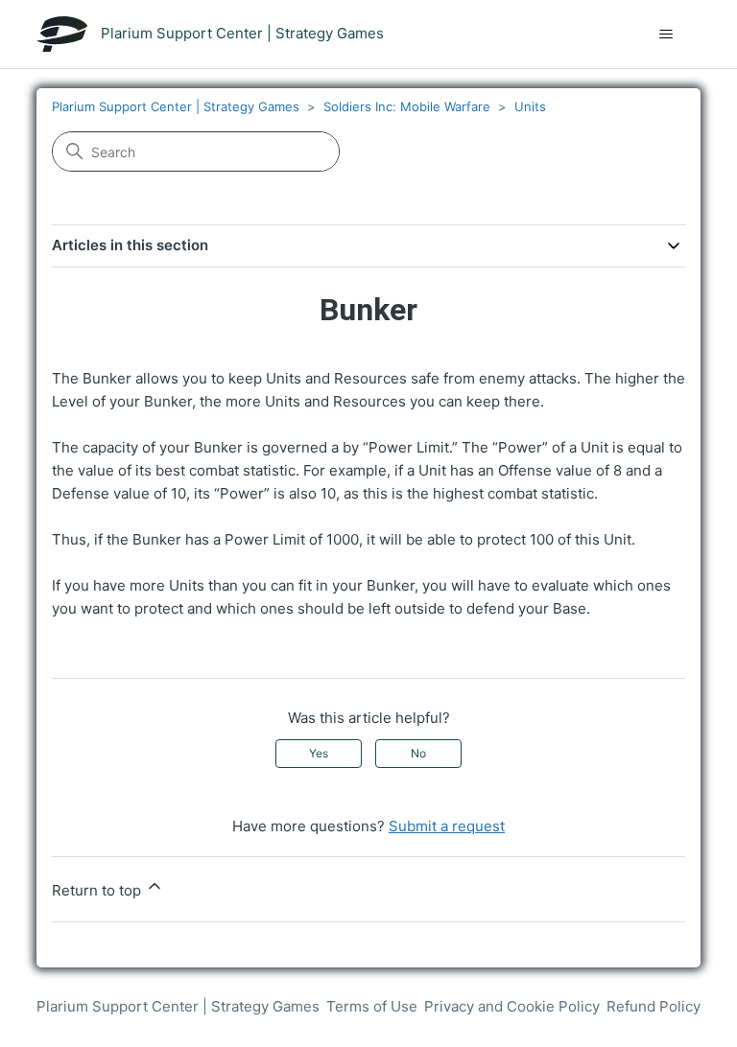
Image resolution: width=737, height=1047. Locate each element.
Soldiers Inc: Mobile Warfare (406, 106)
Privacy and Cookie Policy (512, 1006)
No (418, 753)
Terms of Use (371, 1006)
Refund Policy (653, 1006)
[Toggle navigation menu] (666, 34)
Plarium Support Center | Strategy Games (175, 106)
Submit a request (447, 826)
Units (530, 106)
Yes (318, 753)
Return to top (98, 890)
